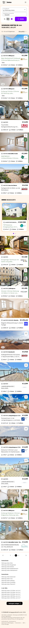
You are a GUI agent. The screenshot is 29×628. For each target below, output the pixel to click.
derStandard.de (5, 621)
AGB (24, 622)
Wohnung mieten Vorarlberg (8, 582)
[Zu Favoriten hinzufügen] (25, 37)
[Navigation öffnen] (25, 2)
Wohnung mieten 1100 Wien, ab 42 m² (11, 597)
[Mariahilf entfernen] (4, 15)
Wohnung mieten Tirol (7, 578)
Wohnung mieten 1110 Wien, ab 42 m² (11, 592)
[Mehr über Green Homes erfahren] (25, 41)
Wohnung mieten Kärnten (8, 566)
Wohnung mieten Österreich (8, 584)
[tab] (13, 233)
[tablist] (14, 233)
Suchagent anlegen (14, 603)
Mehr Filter (9, 19)
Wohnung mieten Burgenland (9, 564)
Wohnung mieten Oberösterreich (9, 570)
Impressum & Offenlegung (7, 622)
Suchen (22, 19)
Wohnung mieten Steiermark (8, 576)
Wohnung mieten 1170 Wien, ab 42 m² (11, 590)
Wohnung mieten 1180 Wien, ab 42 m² (11, 596)
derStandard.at (12, 621)
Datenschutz (18, 622)
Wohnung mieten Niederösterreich (10, 568)
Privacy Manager (5, 624)
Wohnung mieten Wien (7, 563)
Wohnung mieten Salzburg (8, 580)
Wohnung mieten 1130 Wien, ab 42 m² (11, 594)
